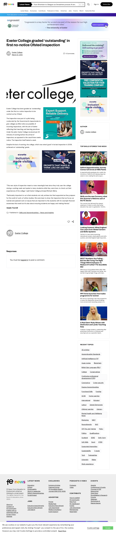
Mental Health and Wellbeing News (92, 414)
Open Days (94, 493)
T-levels (97, 451)
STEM (100, 442)
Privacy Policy (11, 514)
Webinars (94, 499)
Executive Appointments (36, 506)
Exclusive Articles (54, 485)
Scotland (85, 438)
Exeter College (17, 52)
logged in (24, 260)
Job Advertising (54, 508)
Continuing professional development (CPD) (90, 377)
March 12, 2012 (17, 55)
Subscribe (106, 4)
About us (9, 505)
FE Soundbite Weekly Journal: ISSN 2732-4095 (57, 490)
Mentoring (85, 420)
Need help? (73, 512)
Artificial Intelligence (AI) (90, 359)
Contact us (10, 507)
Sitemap (9, 516)
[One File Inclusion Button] (23, 172)
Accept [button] (107, 528)
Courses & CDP (96, 489)
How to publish (75, 498)
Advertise (64, 11)
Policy (101, 429)
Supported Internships (89, 446)
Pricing (51, 502)
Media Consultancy (55, 510)
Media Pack (52, 504)
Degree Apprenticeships (90, 387)
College (84, 372)
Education (31, 485)
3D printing (85, 350)
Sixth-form (102, 438)
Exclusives (33, 11)
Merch (81, 11)
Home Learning (94, 396)
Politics (84, 433)
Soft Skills (85, 442)
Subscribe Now (90, 11)
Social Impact (32, 495)
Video (72, 487)
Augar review (86, 363)
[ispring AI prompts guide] (58, 172)
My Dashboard (75, 504)
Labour (84, 405)
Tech (83, 455)
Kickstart (96, 400)
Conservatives (95, 372)
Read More (62, 531)
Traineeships (92, 455)
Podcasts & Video (53, 11)
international (86, 400)
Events (75, 11)
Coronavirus (86, 383)
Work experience (87, 464)
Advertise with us (12, 512)
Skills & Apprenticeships (36, 493)
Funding (98, 391)
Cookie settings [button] (93, 528)
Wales (94, 460)
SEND (93, 438)
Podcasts (73, 485)
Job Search (31, 510)
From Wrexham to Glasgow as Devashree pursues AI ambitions (56, 5)
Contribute (42, 11)
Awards (93, 485)
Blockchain (97, 363)
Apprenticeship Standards (91, 354)
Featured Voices (54, 487)
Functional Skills (87, 391)
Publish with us (11, 510)
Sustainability (86, 451)
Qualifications (94, 433)
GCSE (84, 396)
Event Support (53, 512)
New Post (73, 502)
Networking (94, 491)
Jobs (70, 11)
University (85, 460)
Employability (32, 489)
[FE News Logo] (8, 4)
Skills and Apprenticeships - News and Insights (36, 213)
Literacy (99, 409)
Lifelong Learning (87, 409)
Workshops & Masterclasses (96, 502)
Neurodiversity (87, 424)
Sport (93, 442)
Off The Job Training (89, 429)
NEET (94, 420)
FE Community (11, 508)
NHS (96, 424)
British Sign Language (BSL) (91, 367)
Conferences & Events (98, 487)
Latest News (24, 11)
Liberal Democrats (96, 405)
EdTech (30, 487)
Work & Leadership (34, 491)
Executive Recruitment (35, 508)
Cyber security (98, 383)
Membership (74, 510)
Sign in (96, 4)
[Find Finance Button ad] (93, 50)
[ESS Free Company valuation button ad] (93, 88)
